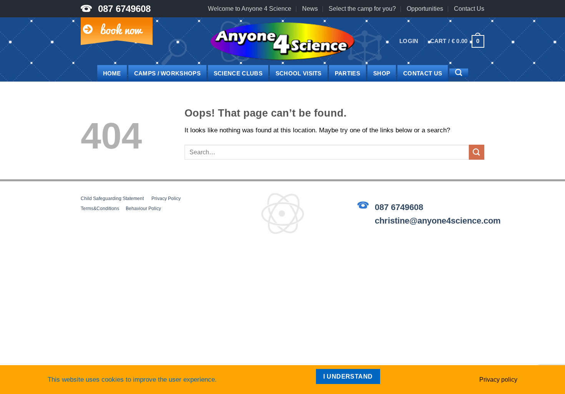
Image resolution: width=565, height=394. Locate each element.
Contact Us (469, 8)
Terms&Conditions (100, 208)
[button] (409, 41)
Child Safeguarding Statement (112, 198)
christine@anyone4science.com (438, 220)
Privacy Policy (166, 198)
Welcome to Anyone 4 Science (249, 8)
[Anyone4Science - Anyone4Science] (282, 41)
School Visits (299, 73)
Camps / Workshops (167, 73)
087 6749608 (124, 8)
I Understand (348, 376)
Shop (381, 73)
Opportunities (425, 8)
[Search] (458, 72)
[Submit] (476, 152)
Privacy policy (498, 379)
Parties (347, 73)
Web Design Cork (102, 256)
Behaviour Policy (143, 208)
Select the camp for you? (362, 8)
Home (112, 73)
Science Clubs (238, 73)
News (310, 8)
